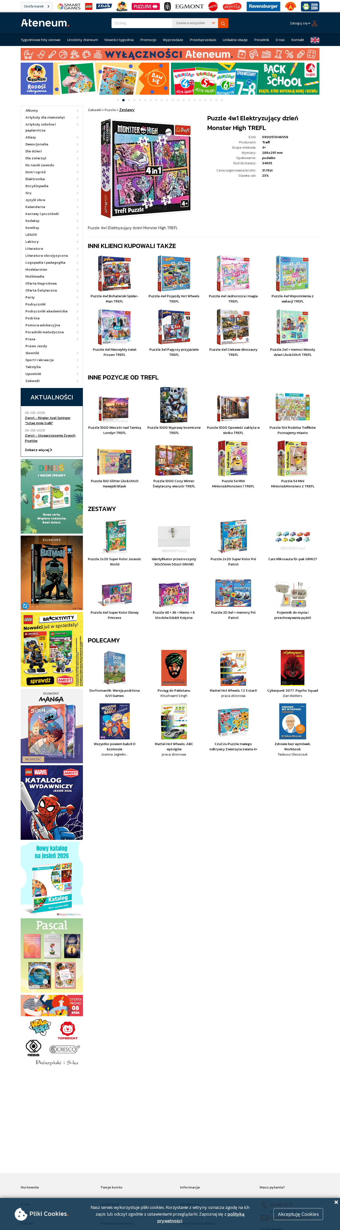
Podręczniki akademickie (46, 311)
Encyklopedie (36, 186)
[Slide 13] (183, 100)
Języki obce (35, 200)
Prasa (30, 339)
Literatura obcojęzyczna (46, 255)
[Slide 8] (156, 100)
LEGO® (31, 234)
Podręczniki (35, 304)
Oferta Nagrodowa (41, 283)
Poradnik (261, 39)
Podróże (32, 318)
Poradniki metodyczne (44, 332)
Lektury (32, 241)
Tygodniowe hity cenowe (40, 39)
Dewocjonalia (36, 144)
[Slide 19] (216, 100)
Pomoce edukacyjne (42, 325)
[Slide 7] (150, 100)
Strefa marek (34, 6)
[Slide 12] (178, 100)
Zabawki (32, 380)
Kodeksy (32, 220)
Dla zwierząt (35, 158)
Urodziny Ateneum (82, 39)
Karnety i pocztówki (42, 213)
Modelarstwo (36, 269)
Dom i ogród (35, 172)
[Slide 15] (194, 100)
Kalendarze (35, 207)
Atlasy (30, 137)
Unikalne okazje (235, 39)
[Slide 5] (139, 100)
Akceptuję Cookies (298, 1214)
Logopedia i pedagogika (45, 262)
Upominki (33, 374)
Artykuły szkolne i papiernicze (40, 127)
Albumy (31, 110)
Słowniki (32, 353)
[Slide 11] (172, 100)
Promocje (148, 39)
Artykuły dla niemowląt (45, 117)
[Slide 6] (145, 100)
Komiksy (32, 227)
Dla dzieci (33, 151)
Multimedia (34, 276)
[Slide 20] (222, 100)
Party (30, 297)
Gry (28, 193)
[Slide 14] (189, 100)
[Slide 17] (205, 100)
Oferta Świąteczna (41, 290)
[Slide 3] (128, 100)
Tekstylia (33, 367)
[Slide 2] (123, 100)
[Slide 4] (134, 100)
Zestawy (102, 508)
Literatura (34, 248)
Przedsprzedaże (203, 39)
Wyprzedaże (173, 39)
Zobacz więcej (37, 450)
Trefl (266, 142)
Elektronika (35, 179)
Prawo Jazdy (36, 346)
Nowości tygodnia (119, 39)
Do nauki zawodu (39, 165)
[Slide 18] (211, 100)
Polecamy (104, 640)
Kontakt (297, 39)
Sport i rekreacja (39, 360)
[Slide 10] (167, 100)
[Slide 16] (200, 100)
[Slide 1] (117, 100)
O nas (280, 39)
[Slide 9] (161, 100)
